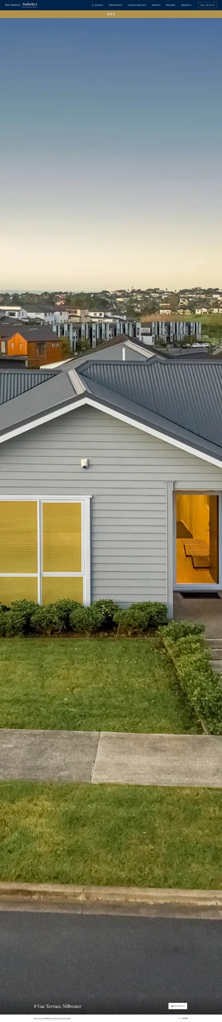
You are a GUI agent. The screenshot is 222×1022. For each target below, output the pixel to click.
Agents (156, 5)
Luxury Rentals (137, 5)
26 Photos (179, 1006)
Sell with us (208, 5)
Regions (170, 5)
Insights (186, 5)
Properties (115, 5)
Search (99, 5)
